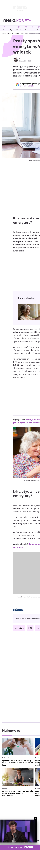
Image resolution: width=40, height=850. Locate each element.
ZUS (30, 628)
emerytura (19, 628)
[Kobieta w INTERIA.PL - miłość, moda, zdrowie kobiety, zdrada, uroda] (24, 20)
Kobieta (10, 33)
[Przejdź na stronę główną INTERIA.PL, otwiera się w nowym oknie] (9, 20)
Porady (17, 33)
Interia (4, 33)
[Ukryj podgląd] (35, 818)
